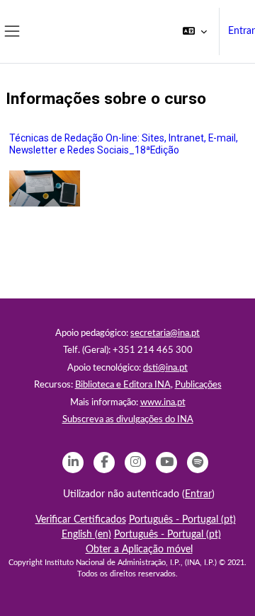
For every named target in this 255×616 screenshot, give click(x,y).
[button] (195, 31)
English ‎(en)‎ (86, 535)
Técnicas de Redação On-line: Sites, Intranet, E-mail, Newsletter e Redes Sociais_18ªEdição (123, 144)
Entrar (241, 31)
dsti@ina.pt (165, 368)
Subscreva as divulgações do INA (127, 419)
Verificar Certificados (80, 520)
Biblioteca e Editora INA (123, 385)
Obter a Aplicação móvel (139, 549)
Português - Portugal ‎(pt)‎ (182, 520)
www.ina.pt (163, 402)
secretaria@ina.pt (165, 333)
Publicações (198, 385)
